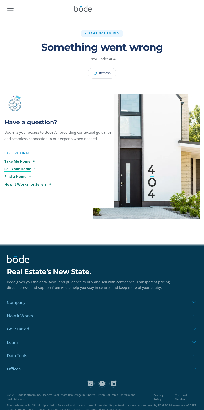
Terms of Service (181, 397)
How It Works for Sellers (25, 184)
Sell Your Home (17, 168)
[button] (14, 104)
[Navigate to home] (83, 8)
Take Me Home (17, 161)
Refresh (104, 73)
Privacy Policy (158, 397)
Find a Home (15, 176)
